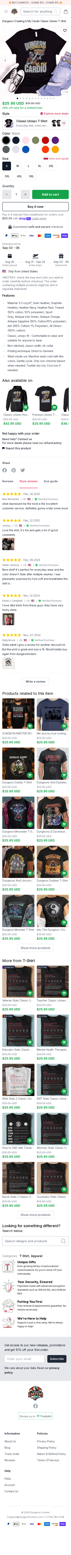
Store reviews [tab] (29, 481)
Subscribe (57, 1358)
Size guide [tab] (51, 481)
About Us (10, 1441)
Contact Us (11, 1491)
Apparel (36, 1256)
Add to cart (50, 194)
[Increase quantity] (25, 194)
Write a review (35, 681)
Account (10, 1485)
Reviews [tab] (7, 481)
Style (5, 114)
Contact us (25, 439)
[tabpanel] (35, 588)
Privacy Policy (46, 1441)
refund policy (53, 443)
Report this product (18, 448)
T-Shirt (29, 960)
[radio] (6, 140)
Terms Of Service (48, 1460)
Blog (7, 1447)
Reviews (10, 1460)
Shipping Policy (46, 1447)
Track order (12, 1454)
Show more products (35, 948)
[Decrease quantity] (6, 194)
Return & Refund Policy (51, 1454)
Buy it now (36, 207)
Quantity (8, 186)
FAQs (8, 1478)
